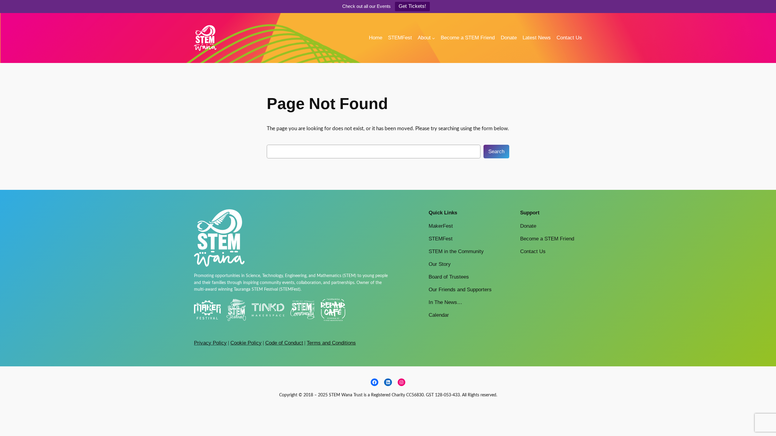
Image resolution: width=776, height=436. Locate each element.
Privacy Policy (210, 343)
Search (496, 151)
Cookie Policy (246, 343)
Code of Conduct (284, 343)
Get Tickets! (412, 6)
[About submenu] (433, 37)
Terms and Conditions (331, 343)
